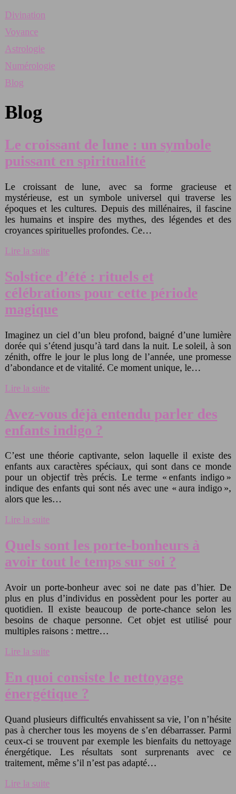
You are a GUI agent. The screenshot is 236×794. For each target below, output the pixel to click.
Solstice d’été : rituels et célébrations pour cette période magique (101, 293)
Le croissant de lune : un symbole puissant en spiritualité (108, 153)
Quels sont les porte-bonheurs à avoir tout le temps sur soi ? (102, 553)
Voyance (21, 32)
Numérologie (30, 66)
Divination (25, 15)
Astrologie (25, 49)
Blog (14, 82)
